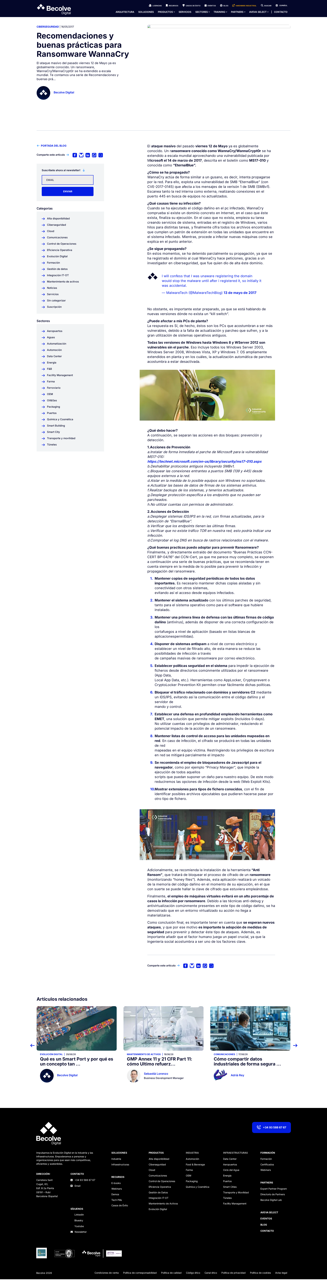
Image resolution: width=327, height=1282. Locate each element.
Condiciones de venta (107, 1272)
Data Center (230, 1158)
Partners (237, 11)
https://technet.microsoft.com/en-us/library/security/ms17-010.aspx (204, 461)
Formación (266, 1158)
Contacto (280, 11)
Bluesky (78, 1220)
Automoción (192, 1158)
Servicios (185, 11)
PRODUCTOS (156, 1152)
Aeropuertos (230, 1164)
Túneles (227, 1197)
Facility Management (234, 1203)
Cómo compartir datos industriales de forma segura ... (160, 1061)
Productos (165, 11)
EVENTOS (266, 1218)
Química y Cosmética (197, 1186)
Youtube (79, 1226)
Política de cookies (260, 1272)
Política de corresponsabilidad (140, 1272)
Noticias (219, 1054)
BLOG (263, 1224)
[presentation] (34, 1045)
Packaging (192, 1181)
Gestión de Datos (158, 1192)
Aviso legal (281, 1272)
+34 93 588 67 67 (274, 1127)
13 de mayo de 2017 (240, 293)
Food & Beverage (195, 1164)
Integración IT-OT (158, 1197)
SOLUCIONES (119, 1152)
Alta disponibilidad (159, 1158)
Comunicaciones (137, 1054)
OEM (188, 1175)
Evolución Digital (158, 1209)
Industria (116, 1158)
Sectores (201, 11)
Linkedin (79, 1214)
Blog (225, 6)
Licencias (157, 6)
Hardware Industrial (246, 6)
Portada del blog (53, 145)
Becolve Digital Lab (271, 1199)
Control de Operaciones (162, 1181)
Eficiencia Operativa (160, 1186)
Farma (189, 1169)
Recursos (173, 6)
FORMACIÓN (267, 1152)
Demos (115, 1194)
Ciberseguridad (48, 26)
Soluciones (146, 11)
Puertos (227, 1181)
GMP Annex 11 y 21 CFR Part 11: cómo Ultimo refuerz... (72, 1061)
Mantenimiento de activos (57, 1054)
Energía (227, 1175)
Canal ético (211, 1272)
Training (219, 11)
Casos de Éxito (193, 6)
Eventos (212, 6)
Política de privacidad (233, 1272)
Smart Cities (230, 1186)
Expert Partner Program (273, 1188)
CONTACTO (77, 1173)
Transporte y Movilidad (236, 1192)
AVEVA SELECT (258, 11)
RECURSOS (117, 1176)
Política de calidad (171, 1272)
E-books (116, 1183)
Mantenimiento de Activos (163, 1203)
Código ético (193, 1272)
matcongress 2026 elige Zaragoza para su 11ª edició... (245, 1061)
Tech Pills (116, 1199)
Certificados (267, 1164)
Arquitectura (125, 11)
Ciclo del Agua (231, 1169)
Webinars (116, 1188)
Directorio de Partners (272, 1194)
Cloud (152, 1169)
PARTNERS (266, 1182)
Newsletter (81, 1231)
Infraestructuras (120, 1164)
